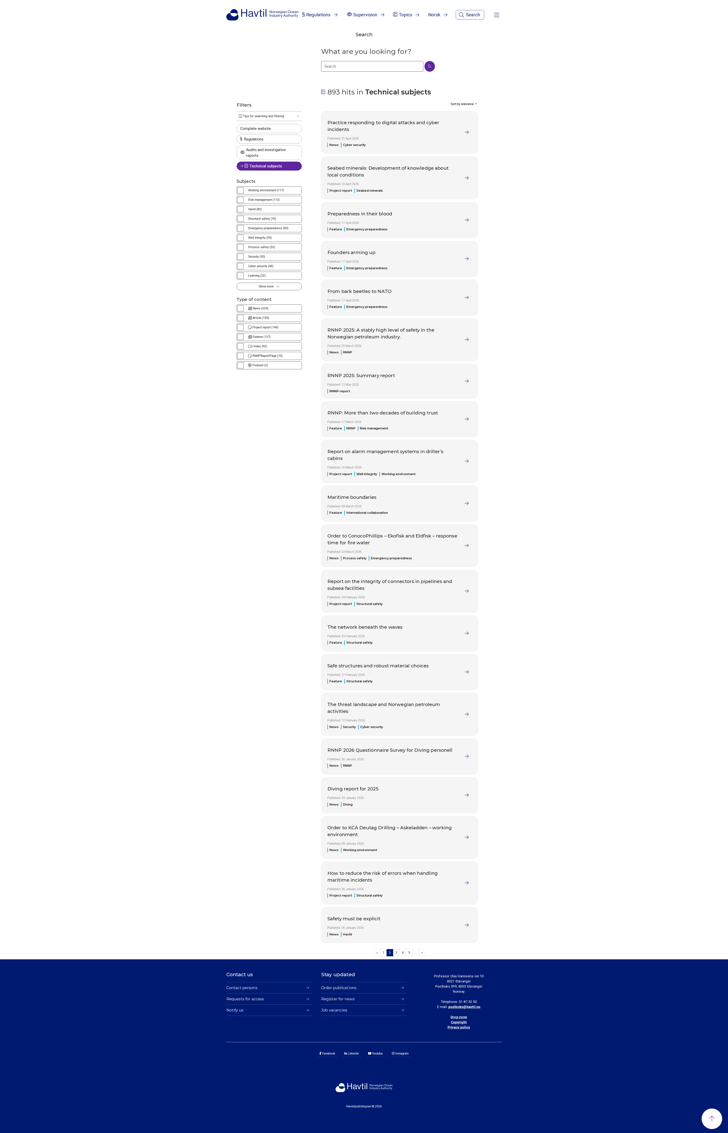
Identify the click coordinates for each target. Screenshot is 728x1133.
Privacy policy (459, 1027)
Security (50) (256, 256)
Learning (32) (257, 275)
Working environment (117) (266, 190)
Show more (267, 286)
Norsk (434, 14)
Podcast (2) (260, 365)
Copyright (459, 1022)
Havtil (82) (255, 209)
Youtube (377, 1053)
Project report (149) (265, 327)
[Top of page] (711, 1118)
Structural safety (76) (262, 218)
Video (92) (260, 346)
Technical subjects (265, 166)
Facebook (328, 1053)
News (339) (260, 308)
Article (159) (261, 318)
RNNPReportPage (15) (267, 356)
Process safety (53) (261, 247)
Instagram (402, 1053)
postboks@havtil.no (464, 1007)
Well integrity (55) (260, 237)
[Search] (429, 66)
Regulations (254, 139)
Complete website (255, 128)
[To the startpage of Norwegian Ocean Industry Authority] (262, 14)
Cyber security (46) (260, 266)
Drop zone (459, 1017)
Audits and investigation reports (266, 153)
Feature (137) (262, 337)
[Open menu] (497, 14)
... (416, 952)
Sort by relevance (463, 104)
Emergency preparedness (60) (268, 228)
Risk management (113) (264, 200)
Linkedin (353, 1053)
